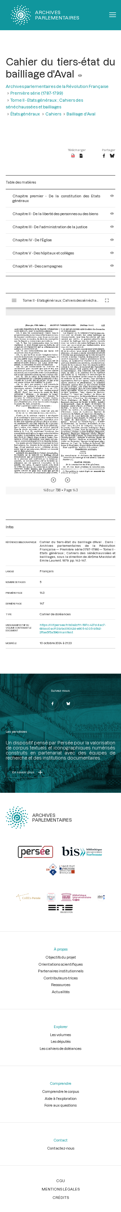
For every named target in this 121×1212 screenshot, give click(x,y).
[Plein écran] (107, 300)
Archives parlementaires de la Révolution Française (57, 86)
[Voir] (80, 73)
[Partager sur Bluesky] (112, 156)
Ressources (60, 984)
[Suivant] (68, 480)
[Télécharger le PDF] (73, 156)
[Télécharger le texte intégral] (81, 156)
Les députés (61, 1041)
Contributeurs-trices (60, 978)
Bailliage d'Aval (81, 113)
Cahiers (53, 113)
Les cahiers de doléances (60, 1048)
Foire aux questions (60, 1105)
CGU (60, 1180)
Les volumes (60, 1034)
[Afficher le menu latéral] (14, 300)
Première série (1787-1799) (36, 93)
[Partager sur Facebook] (104, 156)
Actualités (61, 991)
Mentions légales (61, 1189)
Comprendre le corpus (60, 1091)
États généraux (25, 113)
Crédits (60, 1197)
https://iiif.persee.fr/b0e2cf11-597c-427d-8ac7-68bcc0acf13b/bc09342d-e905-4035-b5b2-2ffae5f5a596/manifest (73, 628)
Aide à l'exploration (61, 1098)
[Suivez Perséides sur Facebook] (52, 703)
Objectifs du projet (60, 957)
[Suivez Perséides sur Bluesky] (69, 703)
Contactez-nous (60, 1148)
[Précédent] (53, 480)
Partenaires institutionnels (60, 971)
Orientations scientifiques (60, 964)
